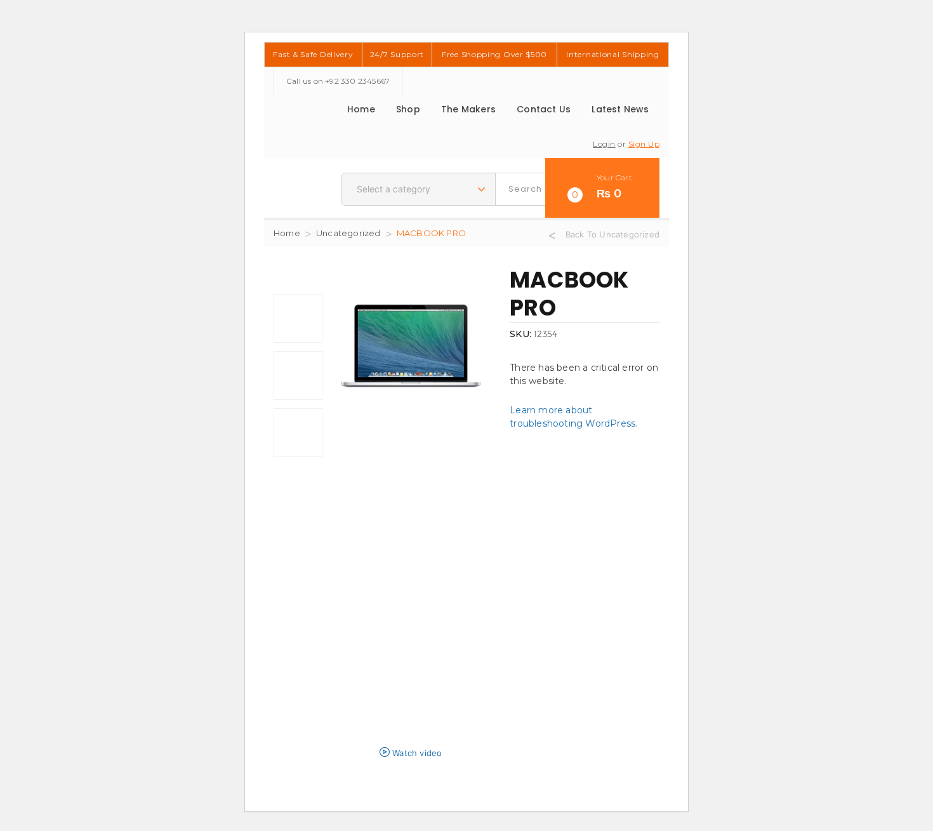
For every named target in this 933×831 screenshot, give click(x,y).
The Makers (468, 109)
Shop (408, 109)
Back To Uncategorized (612, 234)
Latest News (620, 109)
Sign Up (644, 144)
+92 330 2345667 (357, 81)
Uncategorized (348, 233)
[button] (602, 188)
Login (604, 144)
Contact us (544, 109)
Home (361, 109)
